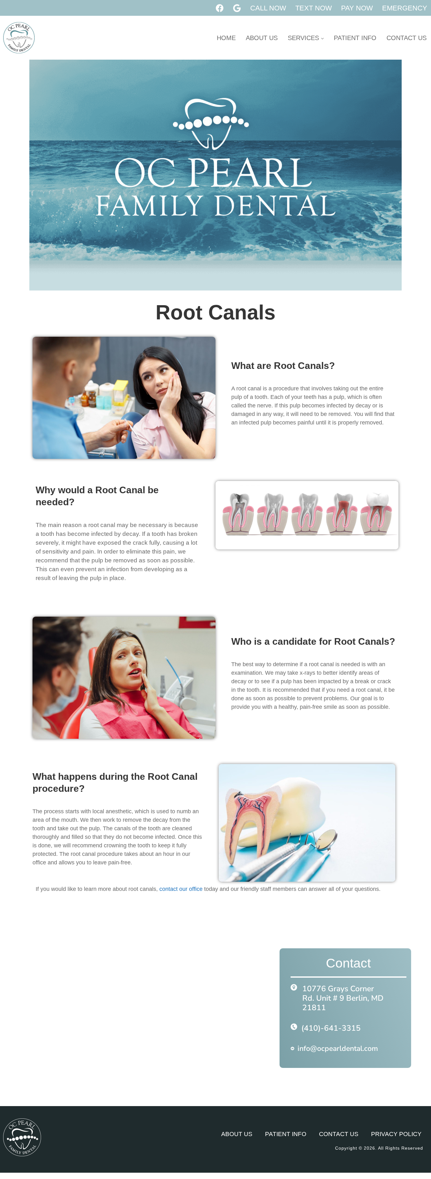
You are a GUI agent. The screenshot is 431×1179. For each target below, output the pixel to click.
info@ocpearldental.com (338, 1048)
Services (304, 37)
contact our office (181, 889)
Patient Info (355, 37)
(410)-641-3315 (331, 1028)
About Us (262, 37)
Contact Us (407, 37)
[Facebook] (219, 8)
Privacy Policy (396, 1134)
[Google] (237, 8)
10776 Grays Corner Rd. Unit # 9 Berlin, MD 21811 (342, 998)
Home (226, 37)
